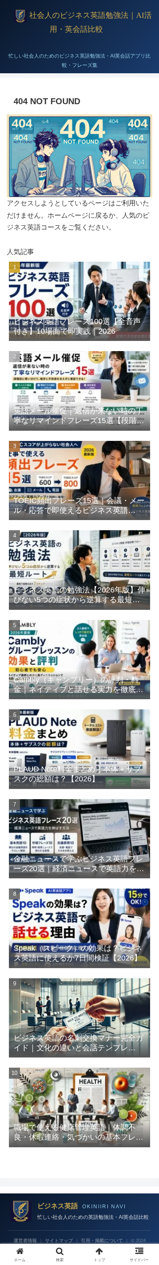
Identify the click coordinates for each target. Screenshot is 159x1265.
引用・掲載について (102, 1240)
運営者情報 (25, 1240)
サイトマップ (59, 1240)
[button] (142, 1093)
